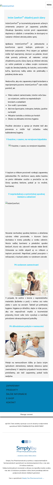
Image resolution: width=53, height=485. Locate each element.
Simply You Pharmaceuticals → (33, 478)
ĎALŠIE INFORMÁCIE (16, 394)
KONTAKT (11, 402)
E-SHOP (10, 398)
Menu (49, 5)
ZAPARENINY (13, 385)
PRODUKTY (12, 389)
